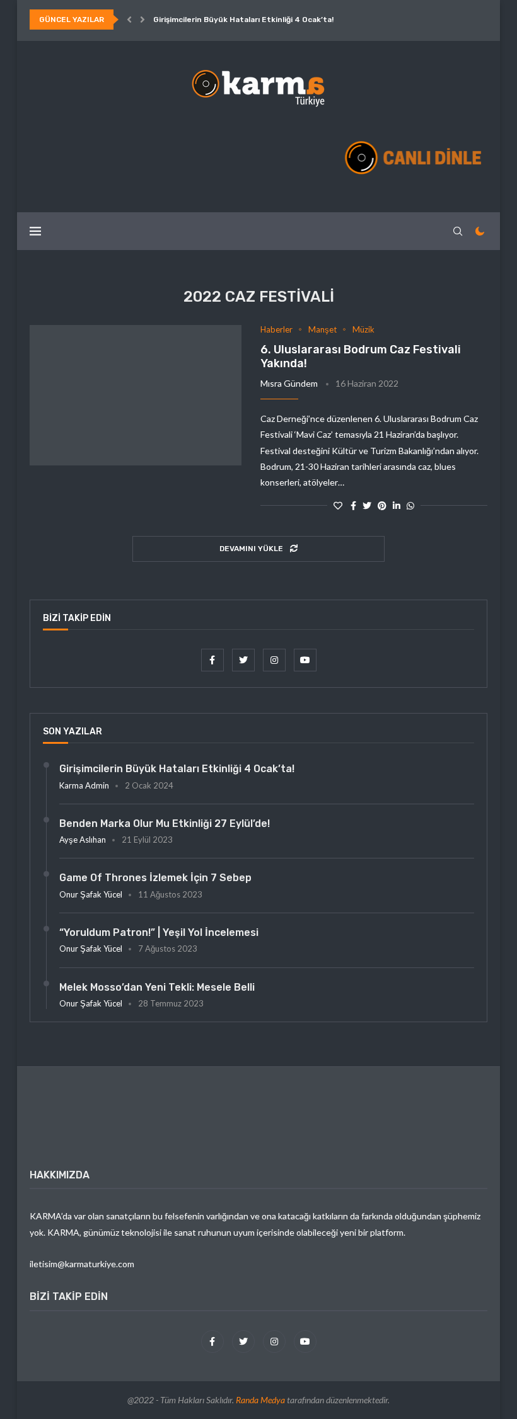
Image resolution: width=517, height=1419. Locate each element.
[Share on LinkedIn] (396, 505)
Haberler (276, 329)
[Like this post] (338, 505)
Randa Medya (260, 1399)
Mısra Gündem (289, 383)
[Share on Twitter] (367, 505)
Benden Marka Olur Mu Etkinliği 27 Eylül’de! (164, 823)
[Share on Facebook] (353, 505)
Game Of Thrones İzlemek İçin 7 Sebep (155, 878)
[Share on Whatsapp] (410, 505)
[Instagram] (275, 659)
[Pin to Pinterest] (382, 505)
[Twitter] (244, 659)
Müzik (363, 329)
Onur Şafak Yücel (90, 894)
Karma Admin (84, 785)
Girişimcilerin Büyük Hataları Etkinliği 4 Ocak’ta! (243, 19)
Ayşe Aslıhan (82, 840)
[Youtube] (305, 659)
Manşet (322, 329)
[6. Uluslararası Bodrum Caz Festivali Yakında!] (135, 395)
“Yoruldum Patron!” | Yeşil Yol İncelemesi (158, 932)
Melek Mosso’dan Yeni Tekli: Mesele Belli (157, 987)
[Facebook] (213, 659)
